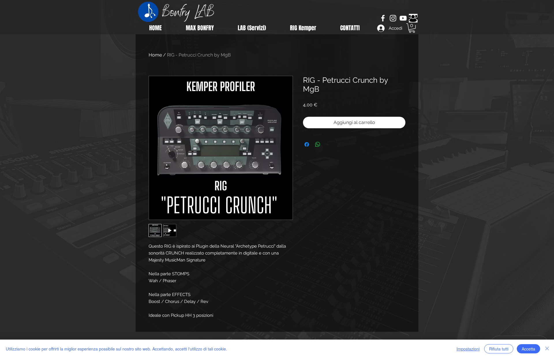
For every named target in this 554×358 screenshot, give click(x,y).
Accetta (528, 349)
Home (155, 55)
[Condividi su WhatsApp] (317, 144)
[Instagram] (393, 18)
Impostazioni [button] (468, 349)
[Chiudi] (547, 348)
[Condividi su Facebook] (306, 144)
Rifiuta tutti (498, 349)
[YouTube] (403, 18)
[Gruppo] (413, 18)
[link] (412, 28)
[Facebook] (383, 18)
